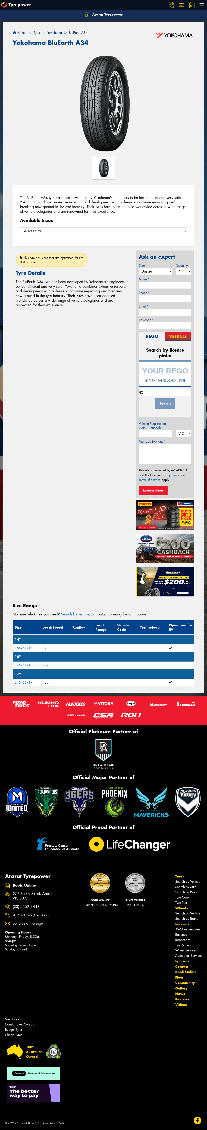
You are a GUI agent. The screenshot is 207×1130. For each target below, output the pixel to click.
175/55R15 (24, 665)
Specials (182, 961)
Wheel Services (186, 950)
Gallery (181, 988)
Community (185, 983)
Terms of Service (150, 480)
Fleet (179, 977)
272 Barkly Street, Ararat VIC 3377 (32, 896)
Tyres (179, 876)
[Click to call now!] (172, 5)
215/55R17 (24, 682)
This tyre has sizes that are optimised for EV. (52, 260)
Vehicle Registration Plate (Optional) (152, 426)
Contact (181, 966)
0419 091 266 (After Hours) (30, 915)
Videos (181, 1004)
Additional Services (188, 955)
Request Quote (153, 490)
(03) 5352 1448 (26, 906)
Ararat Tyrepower (107, 14)
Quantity (182, 265)
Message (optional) (152, 441)
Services (182, 924)
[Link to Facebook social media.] (197, 1120)
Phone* (144, 293)
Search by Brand (186, 892)
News (180, 994)
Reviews (182, 999)
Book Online (185, 972)
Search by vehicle (75, 614)
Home (20, 33)
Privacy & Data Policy (29, 1123)
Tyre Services (184, 945)
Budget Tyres (13, 1029)
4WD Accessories (187, 929)
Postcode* (146, 320)
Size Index (12, 1019)
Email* (143, 306)
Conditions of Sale (53, 1123)
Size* (143, 265)
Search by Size (185, 887)
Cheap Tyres (13, 1035)
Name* (144, 279)
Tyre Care (182, 897)
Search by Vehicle (187, 881)
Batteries (181, 934)
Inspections (182, 940)
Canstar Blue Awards (19, 1024)
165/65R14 (24, 648)
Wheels (181, 908)
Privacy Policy (170, 475)
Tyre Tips (181, 903)
